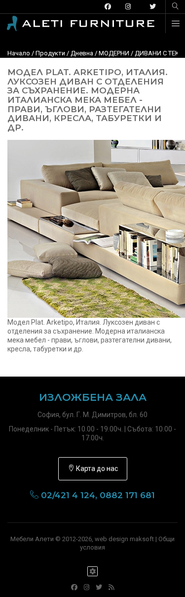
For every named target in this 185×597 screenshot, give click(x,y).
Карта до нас (96, 468)
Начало (18, 53)
